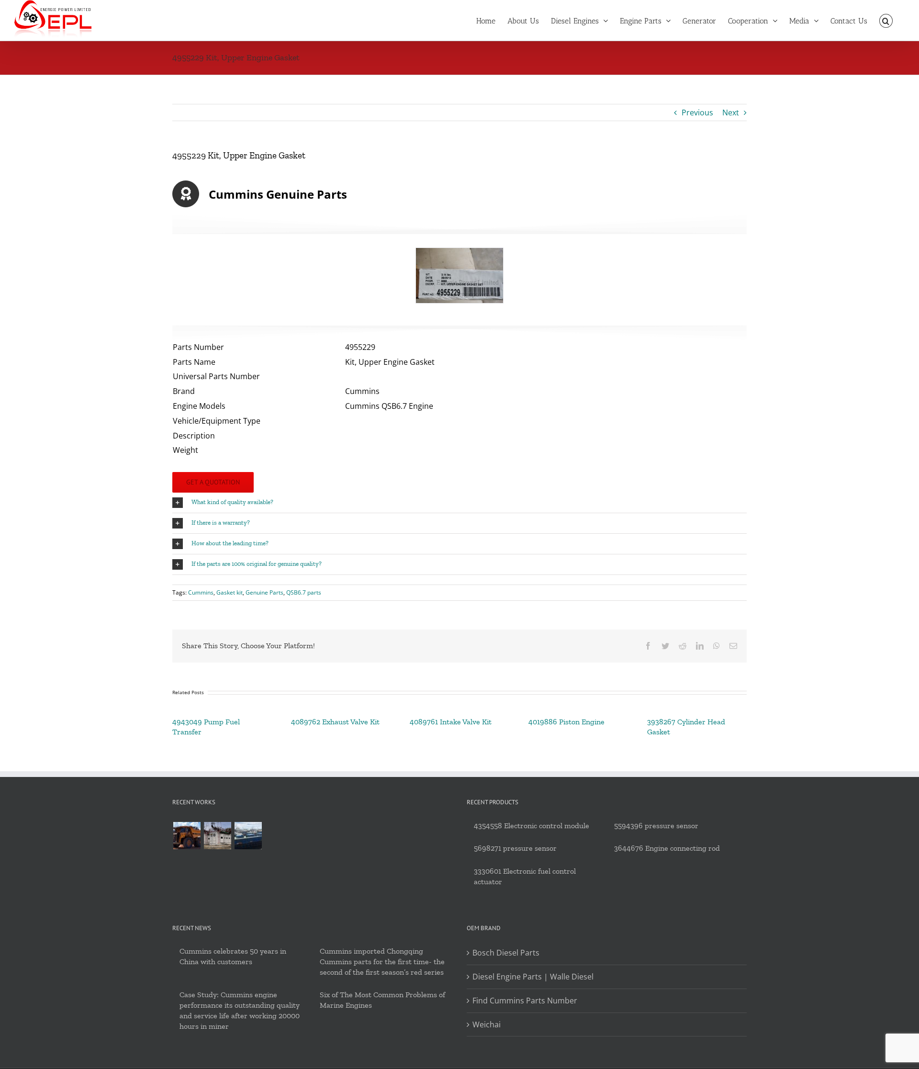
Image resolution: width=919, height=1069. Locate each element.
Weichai (486, 1024)
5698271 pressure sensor (515, 848)
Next (730, 112)
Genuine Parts (264, 592)
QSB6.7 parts (303, 592)
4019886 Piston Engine (566, 721)
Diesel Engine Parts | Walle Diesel (533, 976)
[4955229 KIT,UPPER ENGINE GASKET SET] (459, 275)
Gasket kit (229, 592)
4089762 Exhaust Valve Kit (335, 721)
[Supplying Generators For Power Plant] (217, 836)
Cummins (200, 592)
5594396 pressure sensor (656, 825)
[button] (886, 20)
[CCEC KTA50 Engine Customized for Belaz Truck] (186, 836)
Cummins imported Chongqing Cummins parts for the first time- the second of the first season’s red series (382, 961)
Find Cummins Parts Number (524, 1000)
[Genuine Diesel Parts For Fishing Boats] (248, 836)
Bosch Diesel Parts (505, 952)
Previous (697, 112)
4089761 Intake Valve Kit (451, 721)
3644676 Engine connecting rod (667, 848)
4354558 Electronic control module (531, 825)
